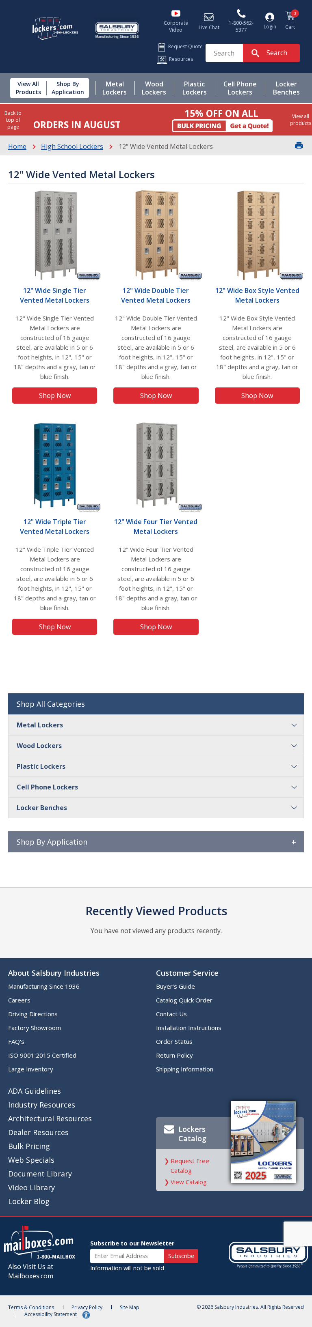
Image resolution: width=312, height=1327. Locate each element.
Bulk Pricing (29, 1146)
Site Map (129, 1307)
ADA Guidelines (34, 1091)
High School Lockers (72, 146)
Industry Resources (41, 1105)
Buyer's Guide (175, 986)
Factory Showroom (34, 1028)
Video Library (31, 1187)
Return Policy (174, 1055)
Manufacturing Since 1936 (44, 986)
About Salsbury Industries (54, 973)
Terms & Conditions (31, 1307)
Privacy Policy (87, 1307)
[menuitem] (25, 88)
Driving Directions (33, 1014)
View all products (300, 120)
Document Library (40, 1174)
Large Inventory (30, 1069)
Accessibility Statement (51, 1314)
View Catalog (189, 1182)
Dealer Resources (38, 1132)
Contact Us (171, 1014)
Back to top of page (13, 120)
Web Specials (31, 1160)
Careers (19, 1000)
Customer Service (187, 973)
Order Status (174, 1041)
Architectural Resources (50, 1118)
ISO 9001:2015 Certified (42, 1055)
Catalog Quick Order (184, 1000)
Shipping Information (184, 1069)
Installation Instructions (188, 1028)
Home (17, 146)
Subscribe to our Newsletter (132, 1243)
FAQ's (16, 1041)
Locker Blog (29, 1201)
